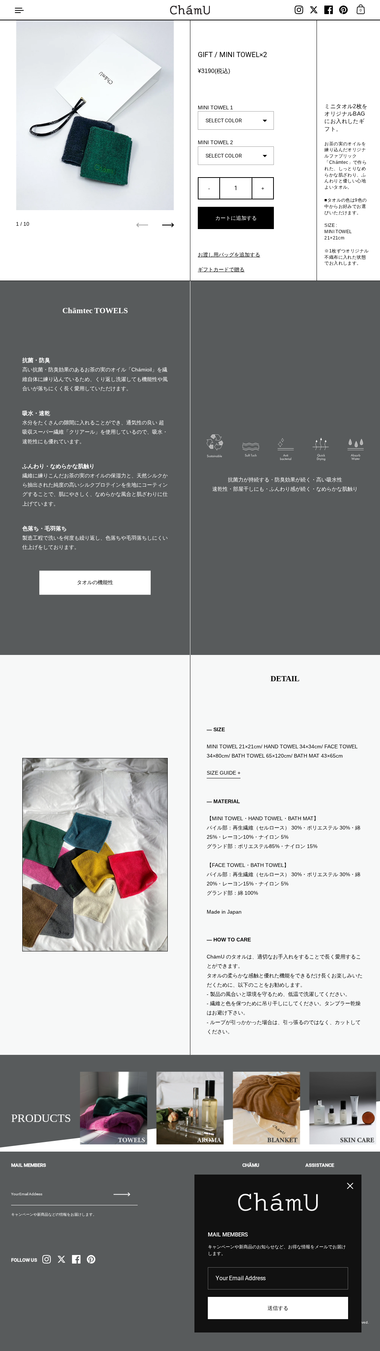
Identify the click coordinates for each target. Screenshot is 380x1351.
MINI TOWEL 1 (215, 107)
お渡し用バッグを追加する (229, 255)
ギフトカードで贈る (221, 269)
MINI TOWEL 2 (215, 142)
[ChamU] (190, 9)
